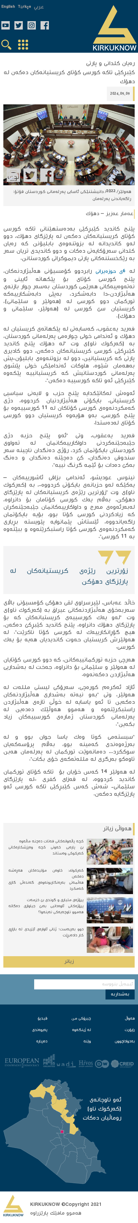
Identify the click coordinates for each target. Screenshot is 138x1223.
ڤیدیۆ (42, 1019)
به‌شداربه (120, 994)
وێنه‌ (87, 1041)
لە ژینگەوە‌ (81, 1030)
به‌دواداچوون (125, 1041)
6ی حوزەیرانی (110, 272)
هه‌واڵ (130, 1019)
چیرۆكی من (81, 1019)
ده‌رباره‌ (41, 1041)
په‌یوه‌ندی (39, 1030)
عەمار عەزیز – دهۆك (109, 214)
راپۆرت (130, 1030)
